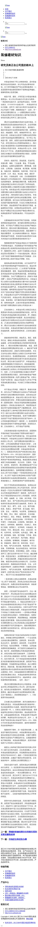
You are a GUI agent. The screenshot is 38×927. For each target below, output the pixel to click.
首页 (6, 9)
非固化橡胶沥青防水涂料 (14, 900)
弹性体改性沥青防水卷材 (14, 886)
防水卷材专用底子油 (12, 889)
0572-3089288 (20, 911)
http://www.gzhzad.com (13, 49)
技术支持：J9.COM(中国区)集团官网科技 (20, 923)
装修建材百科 (10, 16)
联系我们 (8, 18)
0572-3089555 (10, 47)
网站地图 (29, 919)
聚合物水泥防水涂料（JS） (15, 895)
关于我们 (8, 11)
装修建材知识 (10, 13)
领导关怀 (8, 891)
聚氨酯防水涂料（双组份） (15, 898)
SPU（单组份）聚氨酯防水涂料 (16, 893)
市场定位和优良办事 (18, 839)
